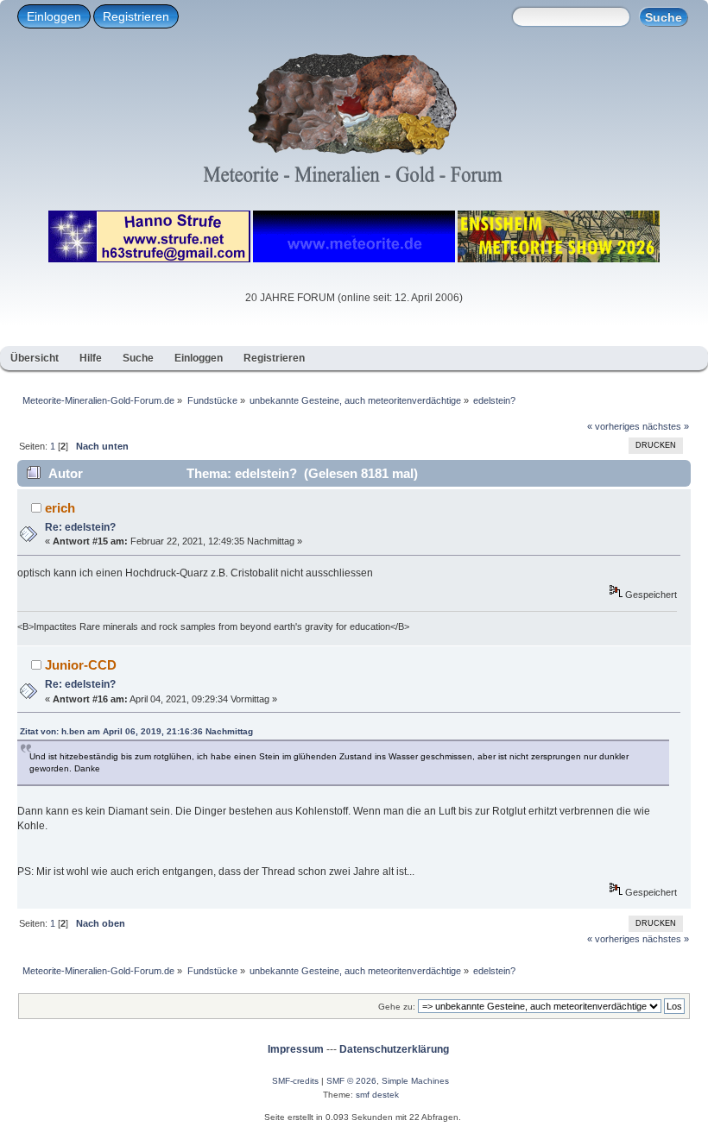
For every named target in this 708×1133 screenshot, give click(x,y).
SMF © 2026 (351, 1081)
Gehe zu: (396, 1006)
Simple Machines (415, 1081)
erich (60, 507)
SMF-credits (295, 1081)
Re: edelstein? (80, 527)
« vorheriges (613, 426)
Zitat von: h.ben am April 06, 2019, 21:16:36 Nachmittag (136, 731)
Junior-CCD (81, 665)
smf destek (377, 1094)
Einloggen (54, 16)
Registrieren (136, 16)
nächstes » (665, 426)
